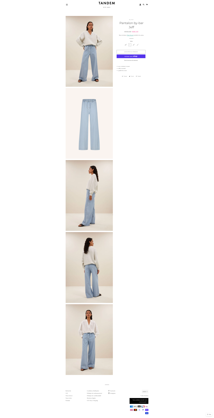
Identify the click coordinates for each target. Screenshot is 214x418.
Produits (68, 400)
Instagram (113, 393)
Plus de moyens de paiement (131, 60)
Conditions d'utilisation (93, 391)
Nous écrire (69, 398)
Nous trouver (69, 395)
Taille (131, 41)
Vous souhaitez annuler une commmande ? (140, 401)
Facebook (112, 391)
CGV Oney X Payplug (92, 400)
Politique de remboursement (94, 393)
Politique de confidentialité (94, 395)
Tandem (146, 395)
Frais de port (130, 35)
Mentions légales (91, 398)
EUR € (144, 391)
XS (126, 44)
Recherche (68, 391)
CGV (67, 393)
